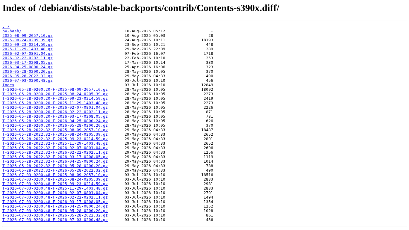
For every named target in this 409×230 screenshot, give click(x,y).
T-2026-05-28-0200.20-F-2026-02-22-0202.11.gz (55, 112)
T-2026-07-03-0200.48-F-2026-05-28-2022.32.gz (55, 215)
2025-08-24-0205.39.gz (27, 40)
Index (8, 85)
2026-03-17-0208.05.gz (27, 62)
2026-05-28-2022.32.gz (27, 76)
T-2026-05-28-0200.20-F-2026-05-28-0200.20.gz (55, 125)
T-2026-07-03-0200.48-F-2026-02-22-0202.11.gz (55, 197)
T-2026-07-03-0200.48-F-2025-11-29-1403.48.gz (55, 188)
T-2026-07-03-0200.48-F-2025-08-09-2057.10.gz (55, 174)
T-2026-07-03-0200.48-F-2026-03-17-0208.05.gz (55, 201)
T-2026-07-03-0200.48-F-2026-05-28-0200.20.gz (55, 210)
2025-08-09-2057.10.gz (27, 35)
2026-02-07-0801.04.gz (27, 53)
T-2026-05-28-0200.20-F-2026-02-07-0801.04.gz (55, 107)
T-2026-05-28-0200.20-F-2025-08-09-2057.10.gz (55, 89)
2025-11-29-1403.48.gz (27, 49)
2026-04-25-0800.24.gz (27, 67)
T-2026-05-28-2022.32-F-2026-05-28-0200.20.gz (55, 166)
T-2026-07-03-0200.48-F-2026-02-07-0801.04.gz (55, 192)
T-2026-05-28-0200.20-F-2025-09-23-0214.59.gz (55, 98)
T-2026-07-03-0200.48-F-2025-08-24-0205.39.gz (55, 179)
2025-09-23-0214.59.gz (27, 44)
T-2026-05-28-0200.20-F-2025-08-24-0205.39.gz (55, 94)
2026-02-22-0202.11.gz (27, 58)
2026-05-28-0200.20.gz (27, 71)
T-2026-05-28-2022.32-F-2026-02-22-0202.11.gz (55, 152)
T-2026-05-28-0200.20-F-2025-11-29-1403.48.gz (55, 103)
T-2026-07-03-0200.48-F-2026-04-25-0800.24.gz (55, 206)
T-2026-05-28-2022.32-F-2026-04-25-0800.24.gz (55, 161)
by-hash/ (12, 31)
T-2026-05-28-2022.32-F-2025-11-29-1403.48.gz (55, 143)
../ (6, 26)
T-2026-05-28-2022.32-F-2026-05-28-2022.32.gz (55, 170)
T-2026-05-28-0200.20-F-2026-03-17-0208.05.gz (55, 116)
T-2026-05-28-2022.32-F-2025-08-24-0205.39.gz (55, 134)
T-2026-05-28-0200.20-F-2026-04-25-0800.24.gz (55, 121)
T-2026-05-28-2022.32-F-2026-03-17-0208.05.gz (55, 157)
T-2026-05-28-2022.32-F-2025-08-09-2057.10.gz (55, 130)
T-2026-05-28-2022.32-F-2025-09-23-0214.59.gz (55, 139)
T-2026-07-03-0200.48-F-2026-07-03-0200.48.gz (55, 219)
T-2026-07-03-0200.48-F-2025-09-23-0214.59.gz (55, 183)
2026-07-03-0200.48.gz (27, 80)
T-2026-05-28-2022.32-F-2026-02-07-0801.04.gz (55, 148)
